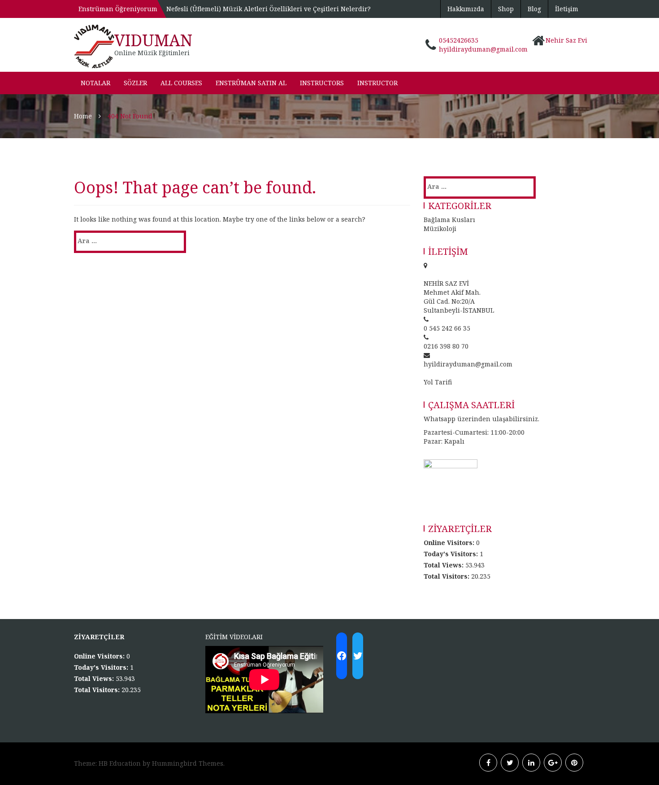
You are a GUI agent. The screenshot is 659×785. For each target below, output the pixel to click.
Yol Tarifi (438, 382)
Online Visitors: (450, 542)
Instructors (322, 82)
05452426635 (458, 40)
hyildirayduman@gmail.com (483, 49)
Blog (534, 8)
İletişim (566, 8)
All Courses (181, 82)
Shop (506, 8)
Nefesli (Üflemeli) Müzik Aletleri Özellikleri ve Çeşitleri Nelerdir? (268, 8)
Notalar (95, 82)
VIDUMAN (153, 40)
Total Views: (444, 565)
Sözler (135, 82)
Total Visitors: (447, 576)
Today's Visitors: (452, 554)
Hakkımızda (465, 8)
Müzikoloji (440, 228)
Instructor (377, 82)
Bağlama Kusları (449, 219)
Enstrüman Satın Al (251, 82)
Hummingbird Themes (187, 763)
